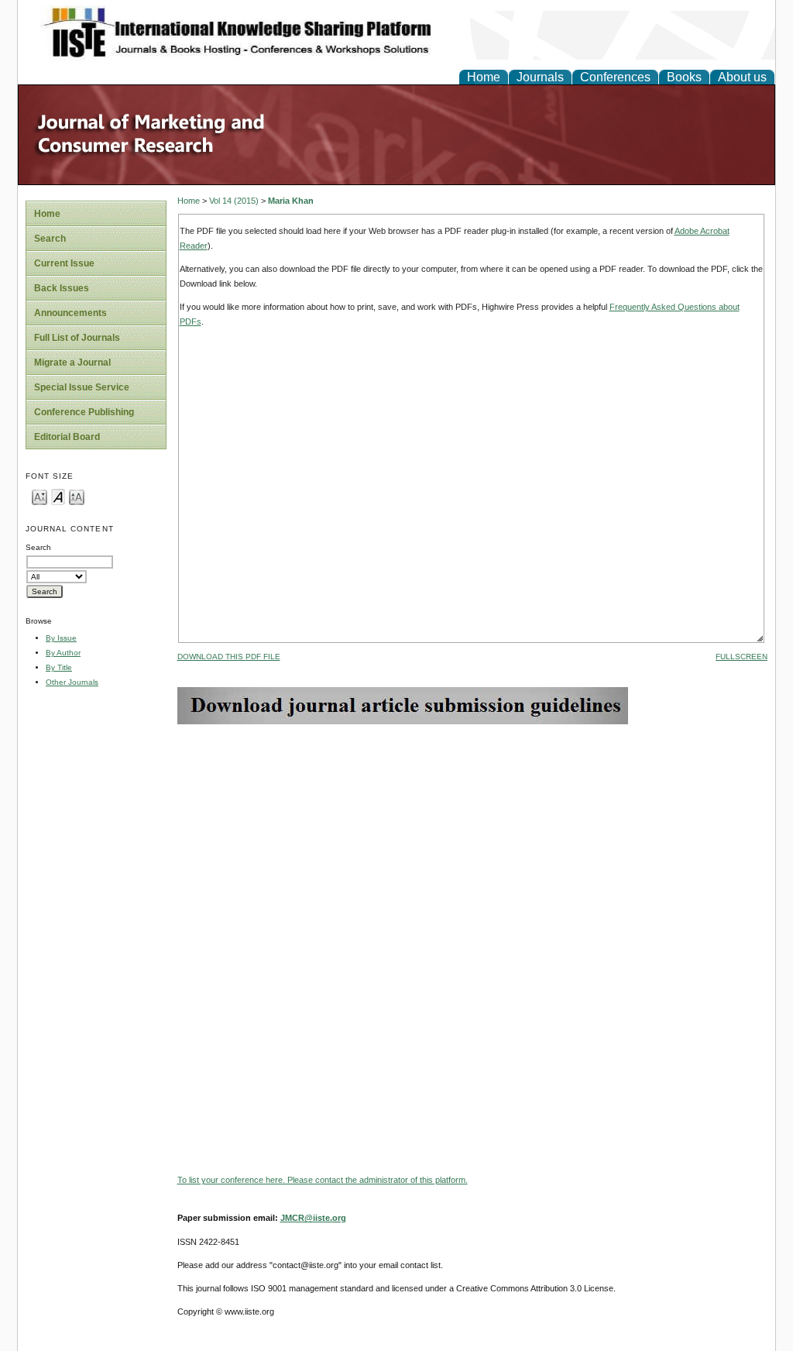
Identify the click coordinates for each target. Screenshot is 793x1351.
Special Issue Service (81, 387)
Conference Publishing (84, 412)
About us (742, 77)
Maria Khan (291, 200)
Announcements (70, 313)
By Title (59, 667)
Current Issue (64, 263)
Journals (540, 77)
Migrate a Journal (72, 362)
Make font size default (58, 496)
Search (50, 238)
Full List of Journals (77, 337)
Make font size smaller (39, 496)
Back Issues (61, 288)
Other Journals (72, 682)
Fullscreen (741, 656)
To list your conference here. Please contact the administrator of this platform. (322, 1179)
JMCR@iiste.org (313, 1217)
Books (684, 77)
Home (483, 77)
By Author (63, 652)
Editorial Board (67, 436)
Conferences (615, 77)
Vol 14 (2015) (234, 200)
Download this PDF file (228, 656)
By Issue (61, 638)
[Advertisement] (472, 832)
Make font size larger (76, 496)
